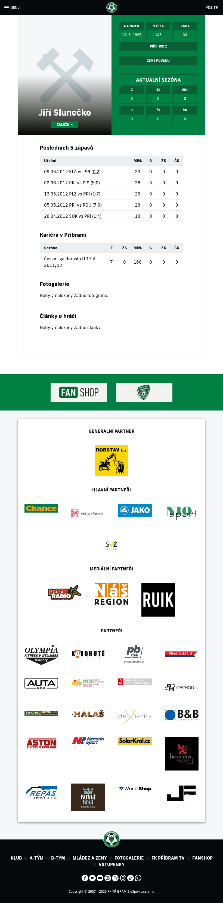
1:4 (97, 216)
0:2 (96, 171)
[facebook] (85, 877)
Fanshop (202, 858)
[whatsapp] (138, 877)
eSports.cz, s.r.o (142, 891)
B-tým (58, 858)
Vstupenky (112, 864)
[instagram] (107, 877)
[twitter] (92, 877)
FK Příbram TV (168, 858)
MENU (15, 7)
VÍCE (209, 7)
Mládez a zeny (90, 858)
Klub (16, 858)
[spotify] (115, 877)
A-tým (37, 858)
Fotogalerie (129, 858)
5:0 (95, 182)
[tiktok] (130, 877)
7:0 (97, 205)
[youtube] (100, 877)
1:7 (95, 194)
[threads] (123, 877)
